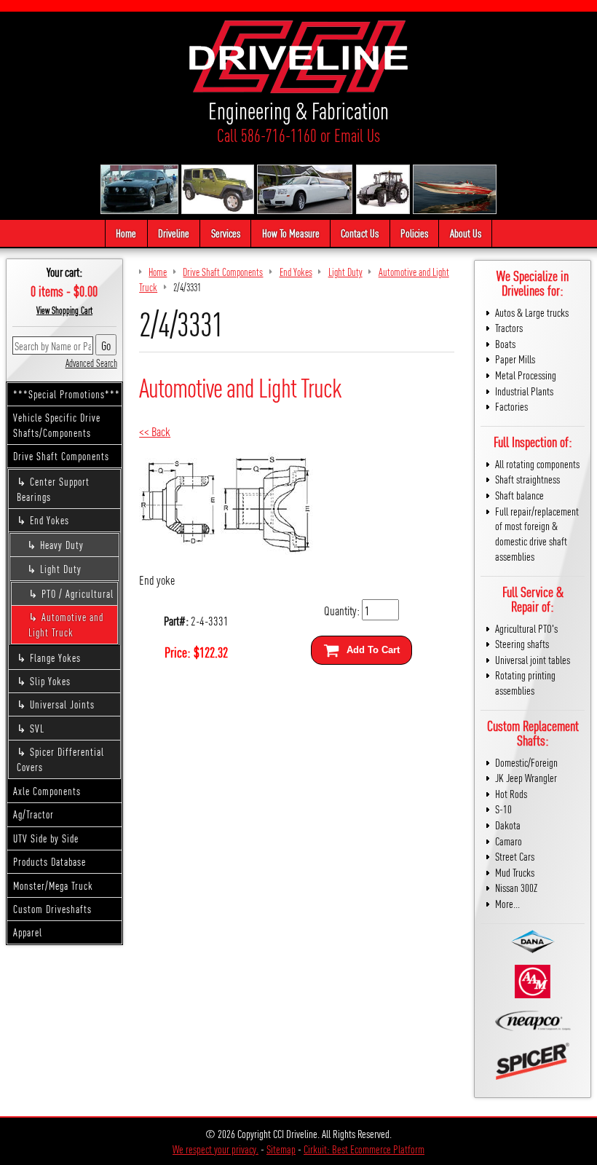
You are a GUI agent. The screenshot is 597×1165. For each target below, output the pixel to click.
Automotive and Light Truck (65, 624)
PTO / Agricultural (77, 593)
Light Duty (61, 568)
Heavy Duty (62, 544)
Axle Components (47, 790)
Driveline (173, 232)
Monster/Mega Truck (53, 885)
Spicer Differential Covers (60, 759)
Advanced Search (91, 362)
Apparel (27, 932)
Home (126, 232)
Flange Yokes (55, 657)
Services (225, 232)
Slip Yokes (50, 681)
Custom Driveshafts (52, 908)
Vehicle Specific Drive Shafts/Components (56, 425)
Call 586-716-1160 (267, 135)
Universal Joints (62, 704)
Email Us (357, 135)
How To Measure (291, 232)
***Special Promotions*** (66, 394)
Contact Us (360, 232)
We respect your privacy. (215, 1148)
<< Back (154, 430)
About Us (465, 232)
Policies (414, 232)
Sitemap (281, 1148)
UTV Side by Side (46, 838)
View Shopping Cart (64, 310)
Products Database (49, 861)
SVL (37, 728)
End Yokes (49, 520)
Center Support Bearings (53, 489)
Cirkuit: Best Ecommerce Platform (364, 1148)
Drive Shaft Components (61, 456)
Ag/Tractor (33, 814)
